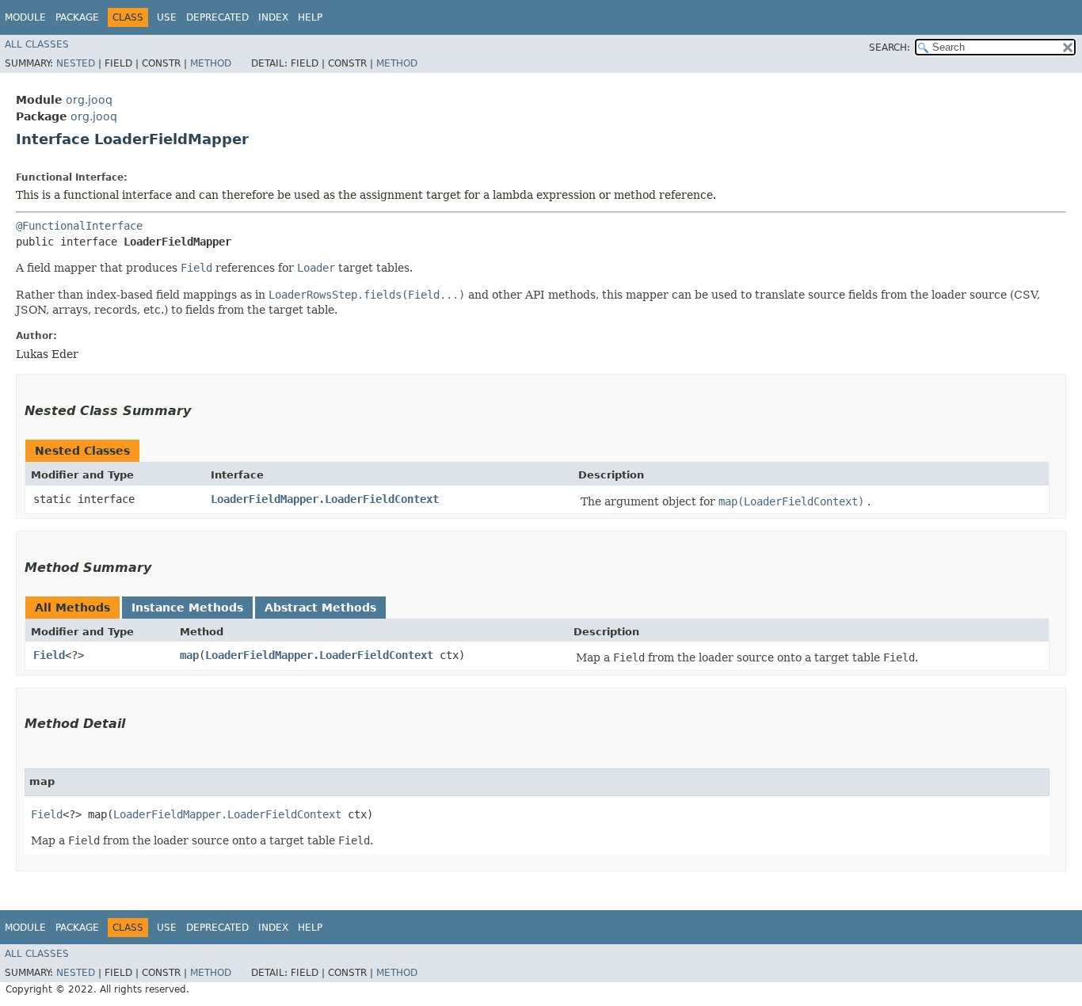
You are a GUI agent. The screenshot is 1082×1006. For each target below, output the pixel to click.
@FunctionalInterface (79, 225)
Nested (75, 63)
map (189, 655)
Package (77, 17)
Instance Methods (187, 607)
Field (49, 655)
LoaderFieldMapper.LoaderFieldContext (325, 499)
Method (210, 63)
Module (25, 17)
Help (310, 17)
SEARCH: (889, 47)
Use (167, 17)
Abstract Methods (320, 607)
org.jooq (89, 99)
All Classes (37, 44)
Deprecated (217, 17)
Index (273, 17)
